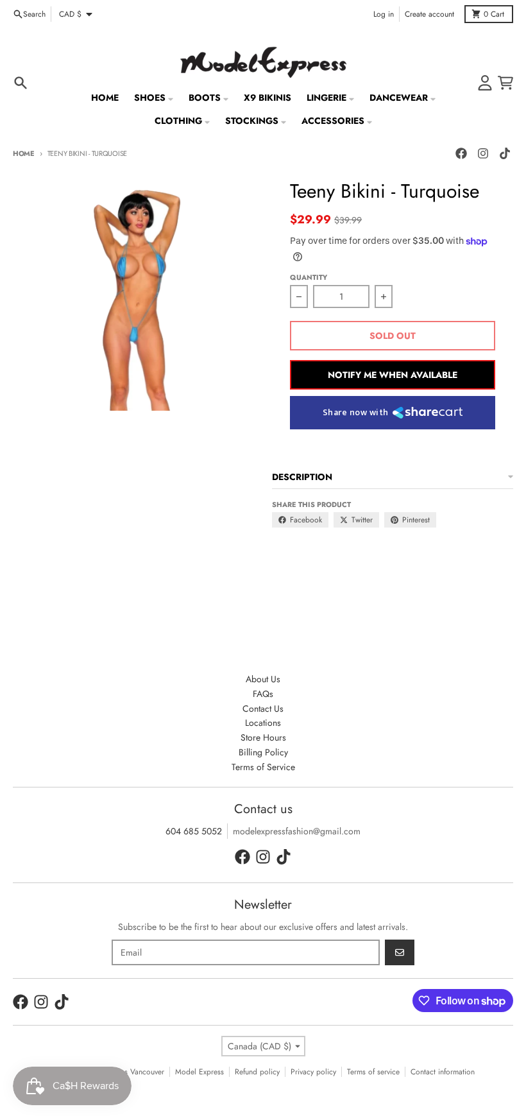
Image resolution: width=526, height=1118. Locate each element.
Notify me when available (392, 374)
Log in (383, 14)
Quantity (308, 277)
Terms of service (373, 1072)
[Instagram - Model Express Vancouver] (483, 153)
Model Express (199, 1072)
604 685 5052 (193, 831)
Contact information (443, 1072)
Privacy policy (313, 1072)
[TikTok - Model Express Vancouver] (504, 153)
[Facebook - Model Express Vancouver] (461, 153)
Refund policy (257, 1072)
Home (24, 153)
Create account (429, 14)
